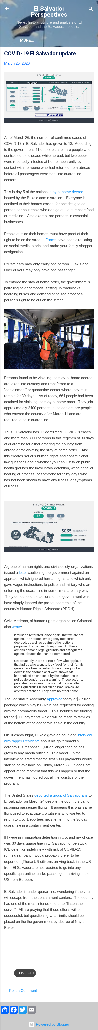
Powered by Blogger (52, 1024)
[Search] (91, 9)
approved (54, 699)
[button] (91, 54)
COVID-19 (25, 973)
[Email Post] (17, 963)
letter (23, 572)
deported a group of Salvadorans (61, 795)
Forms (50, 240)
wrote (16, 627)
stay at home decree (66, 192)
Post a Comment (23, 990)
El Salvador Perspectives (49, 11)
